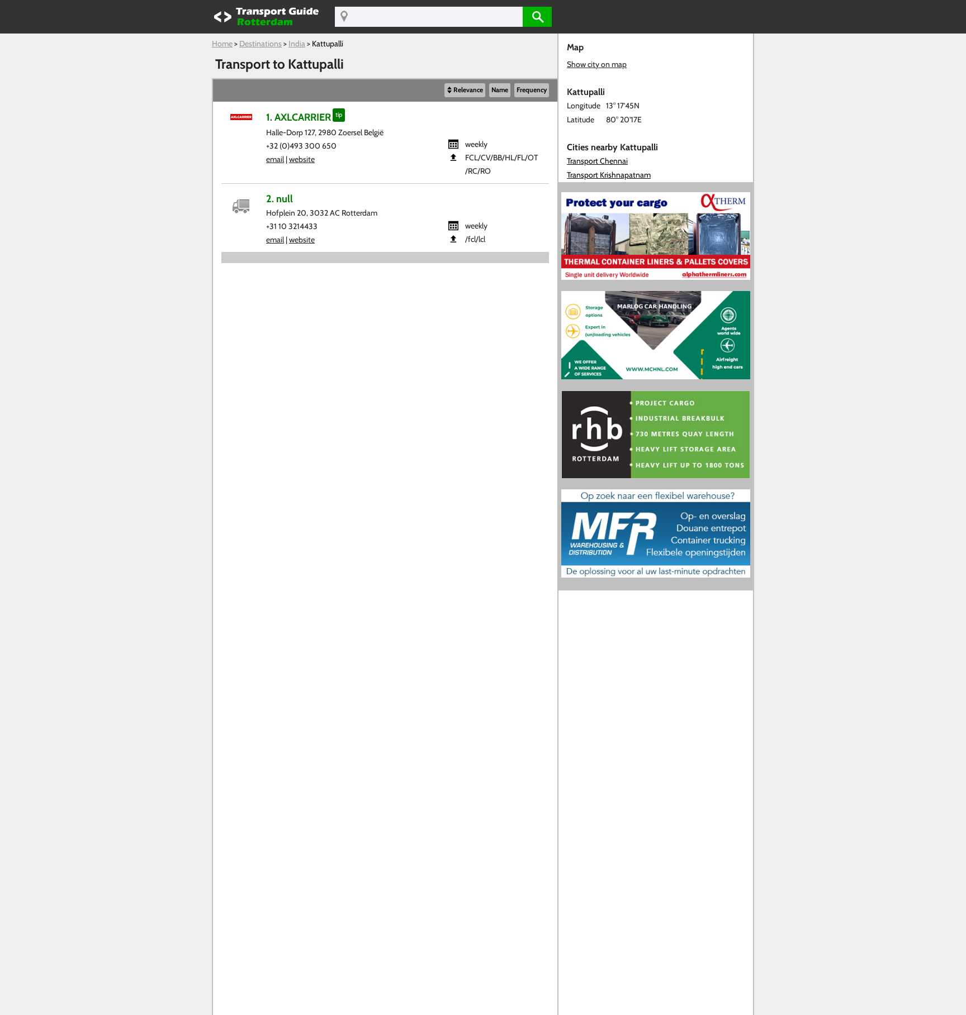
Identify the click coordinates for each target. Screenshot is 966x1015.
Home (222, 44)
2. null (279, 198)
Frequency (532, 90)
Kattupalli (327, 44)
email (275, 159)
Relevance (468, 90)
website (302, 159)
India (296, 44)
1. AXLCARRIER (298, 117)
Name (499, 90)
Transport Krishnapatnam (609, 175)
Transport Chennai (597, 161)
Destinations (260, 44)
